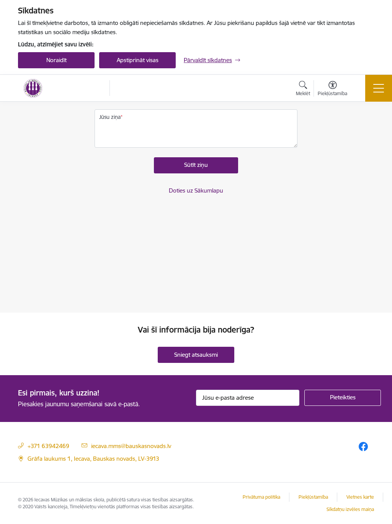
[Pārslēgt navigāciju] (378, 88)
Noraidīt (56, 60)
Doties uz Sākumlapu (196, 190)
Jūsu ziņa (110, 117)
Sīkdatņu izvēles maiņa (350, 509)
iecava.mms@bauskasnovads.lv (131, 446)
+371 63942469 (48, 446)
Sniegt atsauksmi (196, 354)
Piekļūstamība (313, 497)
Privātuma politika (261, 497)
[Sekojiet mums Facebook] (363, 446)
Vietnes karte (360, 497)
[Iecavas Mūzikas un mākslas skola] (33, 88)
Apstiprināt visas (137, 60)
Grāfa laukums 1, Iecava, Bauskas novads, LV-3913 (93, 458)
